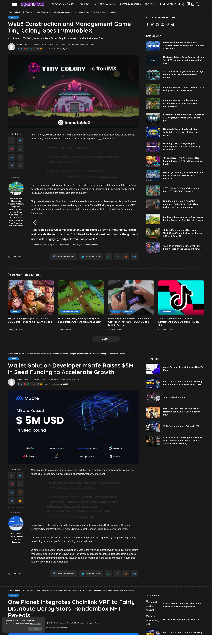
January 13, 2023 (108, 176)
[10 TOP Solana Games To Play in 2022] (153, 426)
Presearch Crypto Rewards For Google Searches (16, 538)
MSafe (76, 379)
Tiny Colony (89, 44)
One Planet (95, 623)
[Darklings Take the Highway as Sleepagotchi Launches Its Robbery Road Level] (153, 147)
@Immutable (79, 147)
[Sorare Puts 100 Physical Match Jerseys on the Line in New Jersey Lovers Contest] (153, 74)
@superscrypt (107, 501)
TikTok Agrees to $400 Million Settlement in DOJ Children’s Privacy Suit (178, 322)
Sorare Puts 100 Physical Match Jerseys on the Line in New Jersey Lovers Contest (183, 74)
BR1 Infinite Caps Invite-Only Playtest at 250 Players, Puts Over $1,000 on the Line (183, 117)
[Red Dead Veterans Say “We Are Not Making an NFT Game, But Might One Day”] (153, 412)
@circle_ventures (66, 501)
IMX (100, 138)
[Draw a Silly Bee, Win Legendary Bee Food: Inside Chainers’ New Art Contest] (81, 297)
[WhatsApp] (20, 148)
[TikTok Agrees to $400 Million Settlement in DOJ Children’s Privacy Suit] (181, 297)
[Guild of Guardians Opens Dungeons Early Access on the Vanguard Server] (153, 247)
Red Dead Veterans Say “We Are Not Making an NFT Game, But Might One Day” (181, 411)
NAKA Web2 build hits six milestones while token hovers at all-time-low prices (181, 132)
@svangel (69, 506)
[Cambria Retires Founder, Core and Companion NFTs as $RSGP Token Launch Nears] (153, 103)
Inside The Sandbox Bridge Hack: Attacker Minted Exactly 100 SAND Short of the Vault (183, 45)
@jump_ (88, 497)
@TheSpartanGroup (60, 511)
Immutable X (79, 44)
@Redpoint (54, 506)
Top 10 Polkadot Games (174, 397)
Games (15, 311)
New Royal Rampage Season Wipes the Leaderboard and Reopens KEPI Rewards (183, 175)
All (73, 44)
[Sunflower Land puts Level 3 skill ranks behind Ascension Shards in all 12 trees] (153, 219)
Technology (167, 311)
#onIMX (74, 161)
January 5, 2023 (86, 516)
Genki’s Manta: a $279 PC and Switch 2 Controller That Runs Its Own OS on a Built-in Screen (129, 322)
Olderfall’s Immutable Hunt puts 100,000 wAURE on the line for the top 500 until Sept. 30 (182, 233)
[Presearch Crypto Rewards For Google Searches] (16, 523)
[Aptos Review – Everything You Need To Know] (153, 369)
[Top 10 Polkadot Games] (153, 397)
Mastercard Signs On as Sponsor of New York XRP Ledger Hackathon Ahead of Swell (183, 60)
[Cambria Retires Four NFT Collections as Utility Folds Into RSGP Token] (153, 89)
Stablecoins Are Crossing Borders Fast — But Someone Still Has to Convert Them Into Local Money (182, 440)
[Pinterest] (11, 148)
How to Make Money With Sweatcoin (181, 619)
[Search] (197, 4)
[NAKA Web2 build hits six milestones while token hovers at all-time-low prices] (153, 132)
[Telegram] (11, 165)
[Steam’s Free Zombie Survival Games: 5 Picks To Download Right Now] (153, 605)
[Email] (20, 165)
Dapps (13, 17)
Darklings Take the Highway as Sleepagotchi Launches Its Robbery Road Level (181, 146)
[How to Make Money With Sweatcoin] (153, 620)
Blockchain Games (70, 311)
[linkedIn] (11, 157)
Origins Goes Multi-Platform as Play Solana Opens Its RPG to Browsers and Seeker (182, 161)
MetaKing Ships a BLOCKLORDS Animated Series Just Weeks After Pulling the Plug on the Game (180, 204)
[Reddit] (20, 157)
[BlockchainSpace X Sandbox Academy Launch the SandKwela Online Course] (153, 383)
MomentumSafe (39, 470)
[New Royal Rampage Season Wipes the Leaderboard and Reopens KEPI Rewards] (153, 175)
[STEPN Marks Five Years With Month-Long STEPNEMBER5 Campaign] (153, 190)
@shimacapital (87, 506)
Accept (35, 629)
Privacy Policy (35, 624)
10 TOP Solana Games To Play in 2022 (181, 426)
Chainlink (77, 623)
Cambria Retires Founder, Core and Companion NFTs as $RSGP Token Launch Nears (181, 103)
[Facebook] (11, 140)
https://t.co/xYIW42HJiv (87, 171)
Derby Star (86, 623)
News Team (23, 44)
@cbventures (87, 501)
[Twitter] (20, 140)
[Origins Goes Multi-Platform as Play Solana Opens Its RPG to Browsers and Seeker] (153, 161)
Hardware (128, 311)
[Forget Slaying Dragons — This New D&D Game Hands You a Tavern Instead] (31, 297)
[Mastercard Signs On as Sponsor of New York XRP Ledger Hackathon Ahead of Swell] (153, 60)
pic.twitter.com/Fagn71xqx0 (92, 511)
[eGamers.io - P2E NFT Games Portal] (32, 4)
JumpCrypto (37, 525)
